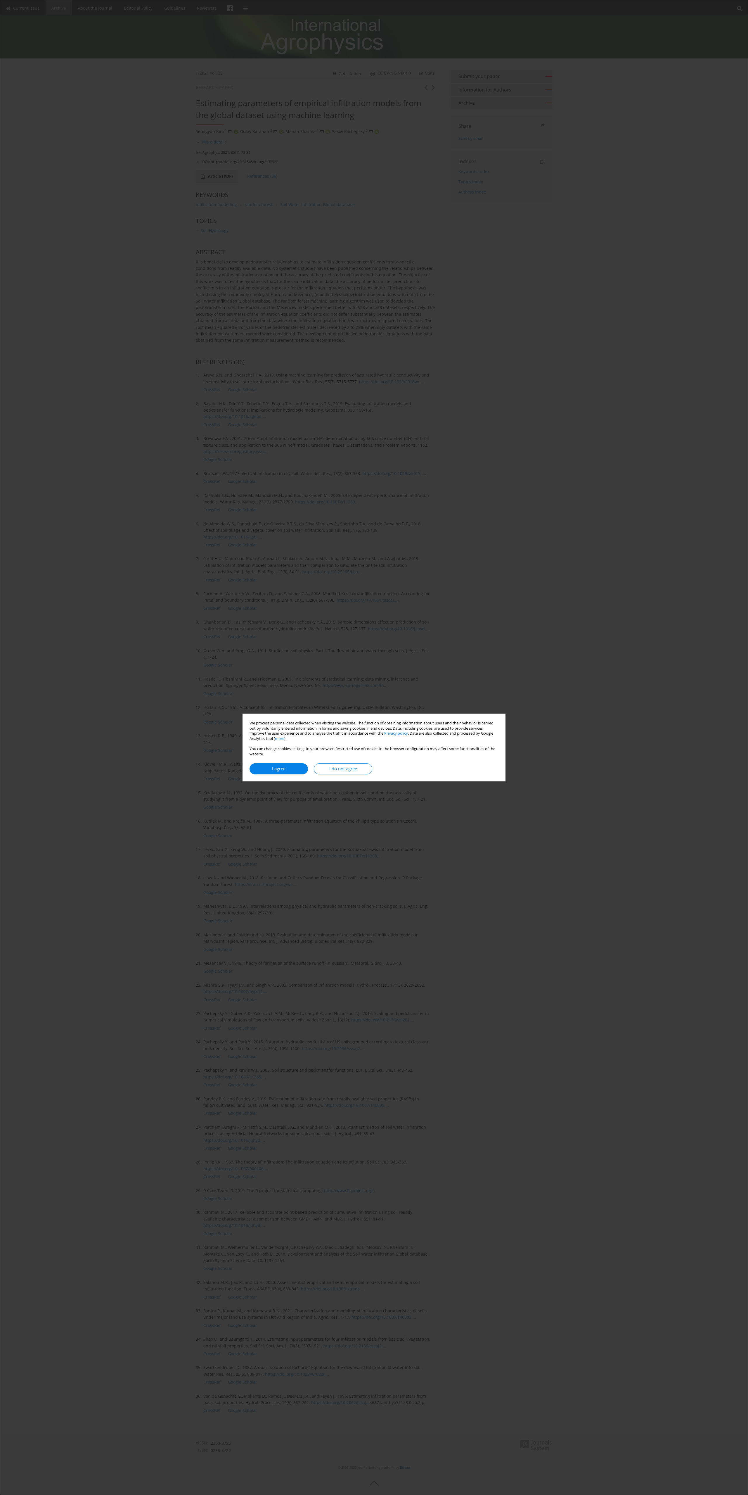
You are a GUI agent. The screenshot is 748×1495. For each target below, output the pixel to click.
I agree (278, 769)
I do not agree (343, 769)
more (279, 738)
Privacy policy (396, 733)
